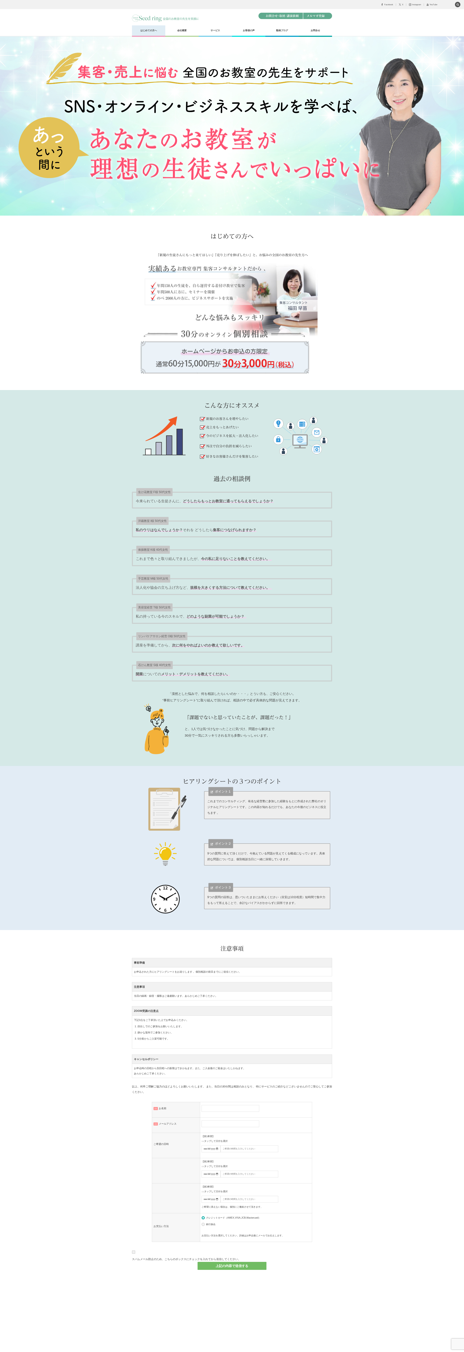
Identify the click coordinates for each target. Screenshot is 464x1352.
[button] (457, 5)
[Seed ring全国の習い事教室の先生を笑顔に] (165, 18)
